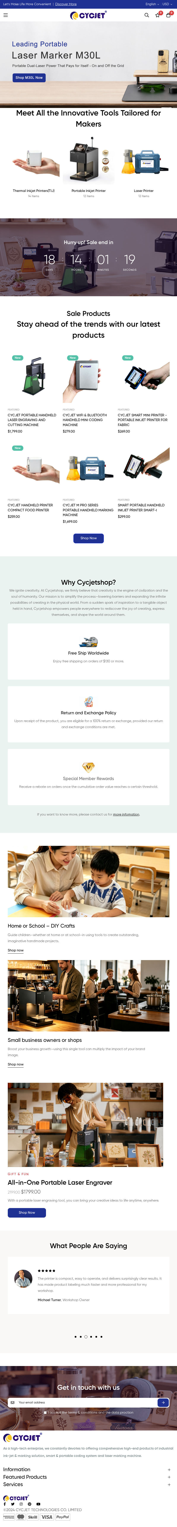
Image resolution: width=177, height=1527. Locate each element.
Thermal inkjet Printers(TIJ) (33, 191)
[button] (153, 4)
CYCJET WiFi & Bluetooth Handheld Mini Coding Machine (85, 420)
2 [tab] (80, 1336)
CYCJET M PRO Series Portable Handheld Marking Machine (88, 510)
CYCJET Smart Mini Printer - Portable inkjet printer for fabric (143, 420)
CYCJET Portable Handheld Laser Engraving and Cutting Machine (32, 420)
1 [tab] (75, 1336)
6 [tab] (101, 1336)
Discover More (66, 4)
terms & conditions (82, 1412)
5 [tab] (96, 1336)
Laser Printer (143, 191)
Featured (14, 410)
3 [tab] (85, 1336)
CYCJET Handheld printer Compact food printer (30, 508)
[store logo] (88, 15)
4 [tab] (91, 1336)
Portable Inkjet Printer (89, 191)
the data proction (119, 1412)
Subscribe (163, 1402)
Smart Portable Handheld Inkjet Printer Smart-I (141, 508)
